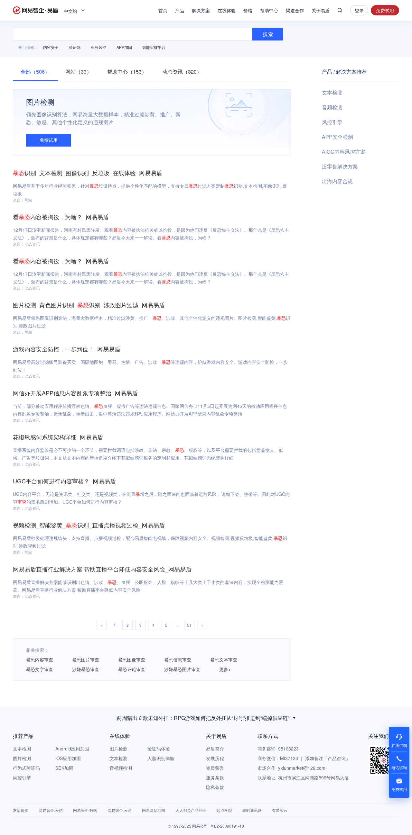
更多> (225, 669)
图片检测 (22, 758)
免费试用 (385, 10)
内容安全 (51, 47)
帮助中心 (269, 10)
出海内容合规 (337, 181)
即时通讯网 (252, 810)
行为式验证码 (26, 768)
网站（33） (78, 71)
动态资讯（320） (182, 71)
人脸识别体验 (160, 758)
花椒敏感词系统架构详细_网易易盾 (58, 437)
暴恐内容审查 (39, 659)
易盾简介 (215, 748)
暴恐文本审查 (223, 659)
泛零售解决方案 (340, 166)
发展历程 (215, 758)
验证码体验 (158, 748)
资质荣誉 (215, 768)
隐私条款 (215, 787)
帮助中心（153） (127, 71)
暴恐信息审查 (177, 659)
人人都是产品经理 (190, 810)
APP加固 (124, 47)
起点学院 (224, 810)
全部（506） (35, 71)
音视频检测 (120, 768)
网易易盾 (35, 10)
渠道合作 (295, 10)
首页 (162, 10)
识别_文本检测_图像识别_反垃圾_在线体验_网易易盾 (87, 172)
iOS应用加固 (68, 758)
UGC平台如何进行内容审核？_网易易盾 (64, 481)
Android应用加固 (72, 748)
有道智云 (279, 810)
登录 (359, 10)
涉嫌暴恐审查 (85, 669)
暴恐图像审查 (131, 659)
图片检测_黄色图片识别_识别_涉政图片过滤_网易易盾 (89, 305)
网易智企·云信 (51, 810)
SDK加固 (64, 768)
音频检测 (332, 107)
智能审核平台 (153, 47)
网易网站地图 (153, 810)
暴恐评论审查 (131, 669)
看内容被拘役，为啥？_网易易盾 (61, 216)
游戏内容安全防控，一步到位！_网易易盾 (66, 349)
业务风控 (98, 47)
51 (189, 625)
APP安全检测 (337, 136)
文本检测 (332, 92)
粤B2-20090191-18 (227, 826)
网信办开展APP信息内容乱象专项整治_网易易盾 (75, 393)
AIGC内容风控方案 (343, 151)
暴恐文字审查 (39, 669)
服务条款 (215, 777)
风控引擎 (332, 122)
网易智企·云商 (120, 810)
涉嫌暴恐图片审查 (182, 669)
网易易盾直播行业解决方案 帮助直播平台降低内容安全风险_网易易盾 (102, 569)
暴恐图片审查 (85, 659)
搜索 (339, 10)
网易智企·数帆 (85, 810)
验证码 (74, 47)
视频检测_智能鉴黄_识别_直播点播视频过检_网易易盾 (89, 525)
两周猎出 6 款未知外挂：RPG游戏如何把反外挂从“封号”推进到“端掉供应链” (203, 718)
